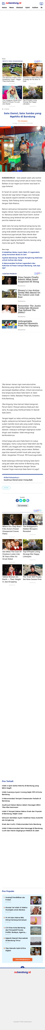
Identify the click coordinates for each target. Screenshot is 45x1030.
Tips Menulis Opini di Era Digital (15, 949)
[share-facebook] (17, 500)
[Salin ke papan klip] (27, 500)
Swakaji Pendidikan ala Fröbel (15, 898)
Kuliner (35, 8)
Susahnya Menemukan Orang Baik (18, 480)
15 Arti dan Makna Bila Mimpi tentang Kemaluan (16, 918)
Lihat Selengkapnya (22, 959)
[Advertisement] (22, 32)
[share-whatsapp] (24, 500)
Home (4, 8)
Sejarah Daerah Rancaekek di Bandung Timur (16, 939)
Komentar (23, 505)
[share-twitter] (20, 500)
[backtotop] (22, 968)
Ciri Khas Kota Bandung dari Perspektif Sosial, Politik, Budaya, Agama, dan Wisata (15, 930)
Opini (27, 8)
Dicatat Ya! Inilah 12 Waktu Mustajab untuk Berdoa (16, 908)
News (11, 8)
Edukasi (19, 8)
